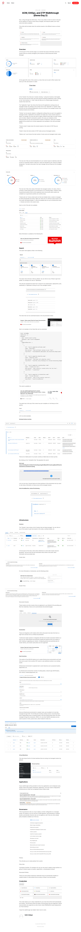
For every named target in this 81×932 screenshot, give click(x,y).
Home (8, 3)
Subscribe (75, 3)
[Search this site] (66, 3)
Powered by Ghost (40, 926)
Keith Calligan (29, 915)
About (12, 3)
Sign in (69, 3)
